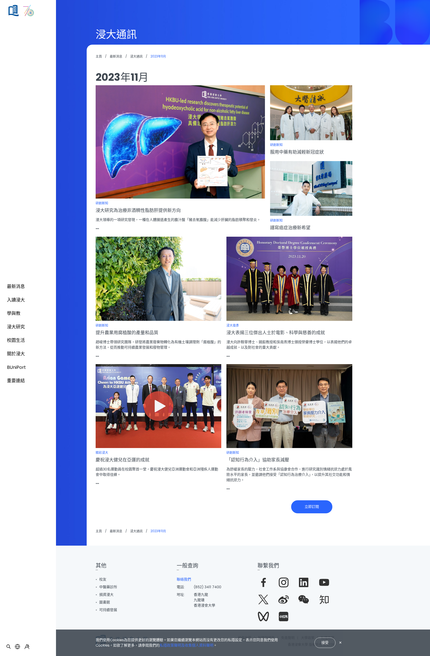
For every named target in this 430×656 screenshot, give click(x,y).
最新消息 (16, 286)
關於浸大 (16, 354)
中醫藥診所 (108, 587)
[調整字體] (26, 646)
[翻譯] (17, 646)
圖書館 (104, 602)
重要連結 (16, 381)
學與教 (13, 313)
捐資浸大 (106, 594)
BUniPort (16, 367)
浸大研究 (16, 327)
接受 (325, 642)
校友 (102, 579)
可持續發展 (108, 609)
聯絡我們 (184, 579)
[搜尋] (8, 646)
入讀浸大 (16, 300)
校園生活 (16, 340)
